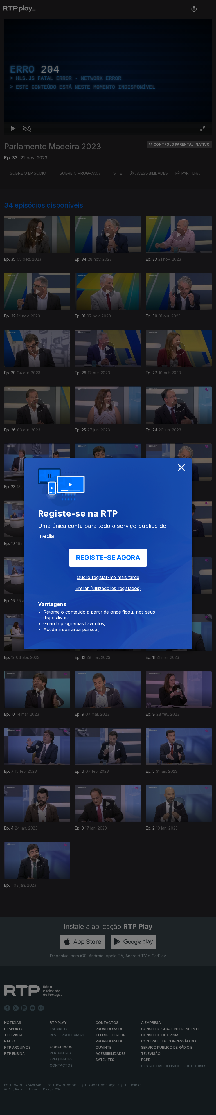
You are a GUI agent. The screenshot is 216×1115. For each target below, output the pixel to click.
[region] (108, 557)
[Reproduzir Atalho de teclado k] (9, 1108)
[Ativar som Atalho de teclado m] (22, 1108)
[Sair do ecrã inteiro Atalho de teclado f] (207, 1108)
